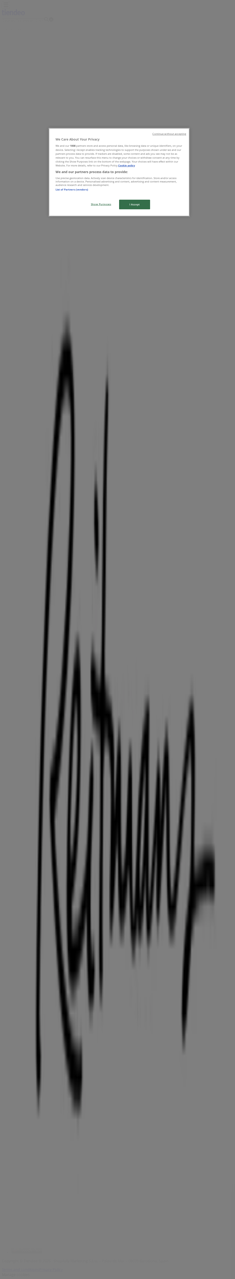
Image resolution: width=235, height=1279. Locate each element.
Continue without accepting (169, 133)
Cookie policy (126, 165)
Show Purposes (101, 204)
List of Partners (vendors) (72, 189)
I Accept (134, 204)
